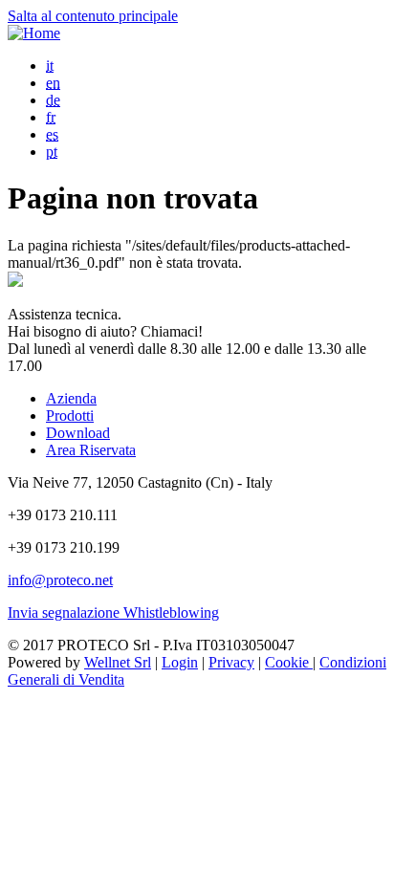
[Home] (34, 33)
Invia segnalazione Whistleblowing (113, 612)
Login (180, 662)
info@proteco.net (60, 580)
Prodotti (70, 415)
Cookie (289, 662)
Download (78, 433)
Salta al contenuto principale (93, 16)
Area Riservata (91, 450)
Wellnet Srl (117, 662)
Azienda (71, 398)
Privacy (231, 662)
